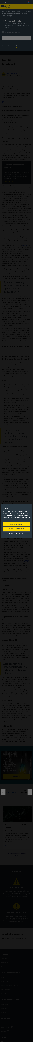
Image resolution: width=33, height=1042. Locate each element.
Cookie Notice (9, 519)
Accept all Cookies (16, 524)
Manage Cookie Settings (16, 533)
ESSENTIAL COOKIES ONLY (16, 529)
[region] (16, 521)
